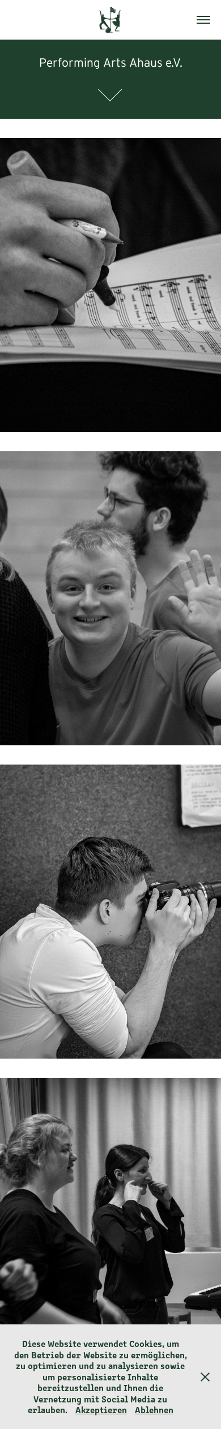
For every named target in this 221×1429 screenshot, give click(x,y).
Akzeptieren (101, 1409)
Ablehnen (154, 1409)
